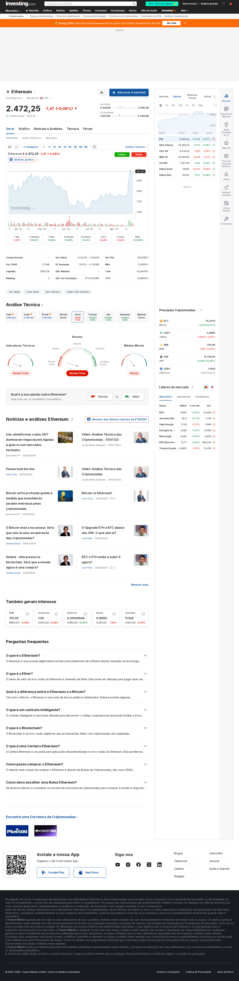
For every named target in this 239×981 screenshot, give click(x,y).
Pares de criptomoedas (68, 16)
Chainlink (130, 612)
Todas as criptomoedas (41, 16)
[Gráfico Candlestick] (10, 147)
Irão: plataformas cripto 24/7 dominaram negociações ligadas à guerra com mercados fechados (30, 442)
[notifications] (224, 3)
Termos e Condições (168, 972)
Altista (135, 396)
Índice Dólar (166, 169)
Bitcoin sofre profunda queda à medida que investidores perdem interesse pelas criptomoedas (29, 501)
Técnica (73, 129)
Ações (207, 96)
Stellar (99, 612)
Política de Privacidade (198, 972)
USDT (167, 332)
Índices (177, 96)
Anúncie (214, 861)
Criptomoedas (16, 16)
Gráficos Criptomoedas (176, 16)
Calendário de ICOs (151, 16)
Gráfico (24, 129)
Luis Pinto (87, 538)
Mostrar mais (140, 584)
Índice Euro (165, 175)
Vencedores (184, 396)
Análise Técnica (23, 304)
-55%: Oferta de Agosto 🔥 (162, 3)
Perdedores (202, 396)
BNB (11, 612)
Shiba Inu (72, 612)
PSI (161, 139)
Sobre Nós (216, 853)
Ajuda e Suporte (219, 868)
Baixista (103, 396)
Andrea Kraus (13, 543)
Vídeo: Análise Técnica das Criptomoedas (102, 471)
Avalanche (43, 612)
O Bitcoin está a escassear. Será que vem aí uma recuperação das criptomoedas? (30, 533)
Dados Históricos (31, 138)
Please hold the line (20, 469)
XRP (166, 356)
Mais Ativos (165, 396)
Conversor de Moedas (94, 16)
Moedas (163, 96)
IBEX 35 (163, 157)
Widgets (179, 876)
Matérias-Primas (192, 96)
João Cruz (11, 474)
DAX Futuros (166, 145)
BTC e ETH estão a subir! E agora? (101, 559)
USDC (167, 368)
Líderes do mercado (174, 387)
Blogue (178, 853)
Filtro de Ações (149, 10)
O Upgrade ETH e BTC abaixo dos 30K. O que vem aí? (103, 530)
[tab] (11, 317)
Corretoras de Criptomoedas (123, 16)
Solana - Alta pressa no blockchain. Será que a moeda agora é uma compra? (28, 562)
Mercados (51, 138)
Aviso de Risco (225, 972)
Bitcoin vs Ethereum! (97, 493)
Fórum (87, 129)
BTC (166, 320)
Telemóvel (180, 861)
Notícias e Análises (48, 129)
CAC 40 (163, 151)
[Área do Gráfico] (17, 147)
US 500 (163, 163)
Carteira (179, 868)
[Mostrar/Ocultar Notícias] (94, 147)
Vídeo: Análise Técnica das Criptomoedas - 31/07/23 (102, 436)
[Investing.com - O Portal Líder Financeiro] (20, 3)
